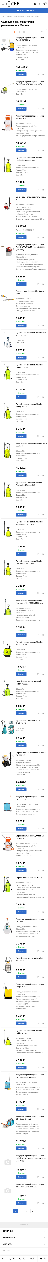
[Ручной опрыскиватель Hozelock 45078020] (7, 965)
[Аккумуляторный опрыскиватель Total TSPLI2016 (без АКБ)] (7, 1191)
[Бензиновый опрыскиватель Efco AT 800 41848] (7, 204)
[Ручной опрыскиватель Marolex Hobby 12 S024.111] (7, 372)
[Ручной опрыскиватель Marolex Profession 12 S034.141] (7, 489)
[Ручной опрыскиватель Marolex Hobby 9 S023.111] (7, 411)
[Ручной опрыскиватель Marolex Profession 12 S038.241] (7, 164)
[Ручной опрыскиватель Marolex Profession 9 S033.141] (7, 568)
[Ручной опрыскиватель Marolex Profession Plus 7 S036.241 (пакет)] (7, 607)
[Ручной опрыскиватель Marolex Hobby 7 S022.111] (7, 688)
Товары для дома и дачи (15, 16)
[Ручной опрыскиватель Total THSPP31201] (7, 727)
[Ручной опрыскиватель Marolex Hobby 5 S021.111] (7, 1037)
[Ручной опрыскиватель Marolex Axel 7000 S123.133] (7, 339)
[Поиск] (35, 4)
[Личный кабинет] (40, 4)
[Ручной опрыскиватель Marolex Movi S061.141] (7, 450)
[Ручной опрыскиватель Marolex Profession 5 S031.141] (7, 529)
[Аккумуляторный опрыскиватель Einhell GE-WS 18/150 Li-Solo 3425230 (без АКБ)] (7, 1162)
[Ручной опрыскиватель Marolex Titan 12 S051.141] (7, 649)
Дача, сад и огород (33, 16)
